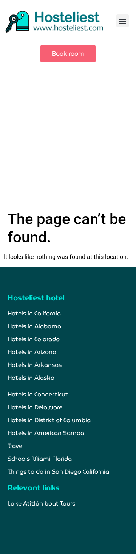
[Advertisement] (68, 138)
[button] (122, 20)
